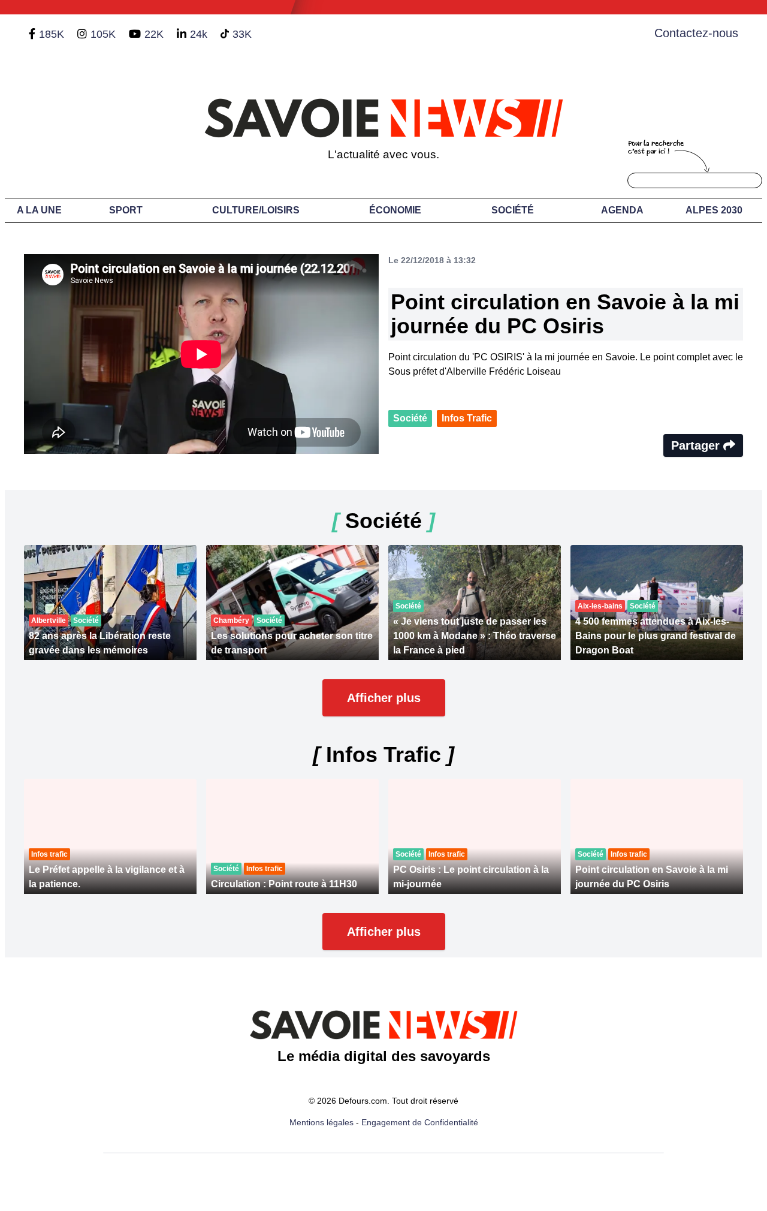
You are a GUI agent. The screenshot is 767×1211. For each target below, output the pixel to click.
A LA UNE (39, 210)
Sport (126, 210)
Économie (395, 210)
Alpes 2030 (714, 210)
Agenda (622, 210)
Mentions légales (321, 1122)
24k (198, 34)
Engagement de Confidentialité (419, 1122)
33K (242, 34)
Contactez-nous (696, 33)
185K (51, 34)
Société (512, 210)
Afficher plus (384, 697)
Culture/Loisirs (256, 210)
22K (154, 34)
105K (103, 34)
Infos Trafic (467, 418)
